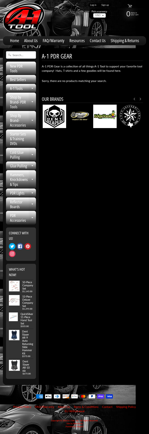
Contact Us (98, 40)
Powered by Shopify (75, 426)
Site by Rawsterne (75, 423)
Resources (77, 40)
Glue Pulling (23, 166)
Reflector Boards (23, 204)
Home (14, 40)
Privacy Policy (22, 406)
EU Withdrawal (74, 411)
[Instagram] (12, 254)
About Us (31, 40)
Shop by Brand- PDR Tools (23, 101)
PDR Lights (23, 193)
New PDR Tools (16, 68)
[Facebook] (20, 246)
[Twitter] (12, 246)
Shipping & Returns (125, 40)
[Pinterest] (28, 246)
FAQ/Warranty (53, 40)
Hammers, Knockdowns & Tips (23, 179)
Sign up (105, 5)
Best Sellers (18, 79)
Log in (93, 5)
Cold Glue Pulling (23, 155)
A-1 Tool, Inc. (73, 420)
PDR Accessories (23, 218)
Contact (107, 406)
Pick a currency (99, 11)
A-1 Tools (23, 89)
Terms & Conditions (86, 406)
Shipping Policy (126, 406)
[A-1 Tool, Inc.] (24, 18)
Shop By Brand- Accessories (23, 120)
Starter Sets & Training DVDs (18, 138)
